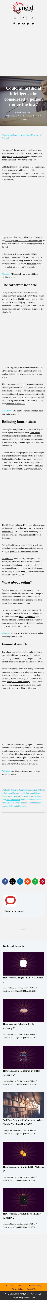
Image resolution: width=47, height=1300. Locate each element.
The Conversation (23, 112)
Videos (32, 988)
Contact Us (21, 1285)
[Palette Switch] (15, 18)
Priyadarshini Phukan (13, 1130)
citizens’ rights (15, 459)
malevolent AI (33, 610)
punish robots (20, 571)
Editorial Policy (35, 1285)
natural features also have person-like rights (19, 159)
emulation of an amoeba (15, 403)
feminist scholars (23, 439)
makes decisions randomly (32, 400)
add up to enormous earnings (18, 681)
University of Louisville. (11, 796)
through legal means (27, 616)
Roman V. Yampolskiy (21, 135)
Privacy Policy (17, 1288)
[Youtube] (23, 23)
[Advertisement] (23, 51)
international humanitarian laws (14, 568)
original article (21, 802)
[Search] (32, 18)
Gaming (20, 988)
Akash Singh (9, 988)
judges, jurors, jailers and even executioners (21, 551)
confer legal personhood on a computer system (23, 240)
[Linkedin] (28, 23)
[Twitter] (19, 23)
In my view (31, 263)
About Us (9, 1285)
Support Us (31, 1288)
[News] (33, 23)
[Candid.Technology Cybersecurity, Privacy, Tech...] (23, 8)
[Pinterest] (42, 881)
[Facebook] (14, 23)
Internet (26, 988)
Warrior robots (7, 558)
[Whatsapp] (35, 881)
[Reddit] (27, 881)
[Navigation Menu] (23, 18)
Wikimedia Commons (17, 806)
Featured (26, 1130)
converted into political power (25, 688)
